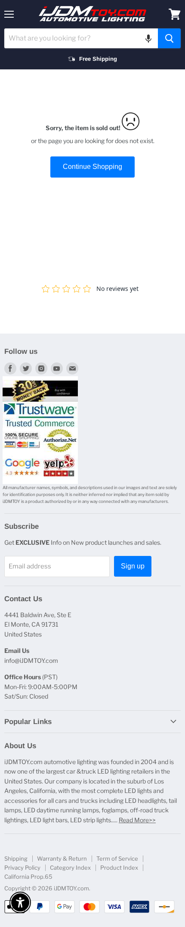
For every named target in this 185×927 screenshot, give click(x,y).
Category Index (70, 867)
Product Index (119, 867)
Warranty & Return (62, 858)
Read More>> (137, 820)
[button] (148, 38)
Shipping (16, 858)
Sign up (133, 566)
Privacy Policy (22, 867)
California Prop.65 (28, 876)
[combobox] (81, 38)
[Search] (169, 38)
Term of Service (117, 858)
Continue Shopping (92, 166)
